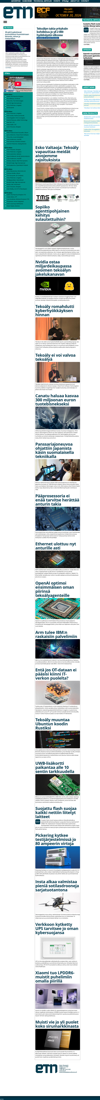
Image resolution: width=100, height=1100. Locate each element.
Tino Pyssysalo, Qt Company (15, 175)
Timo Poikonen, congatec (14, 105)
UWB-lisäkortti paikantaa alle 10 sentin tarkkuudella (54, 767)
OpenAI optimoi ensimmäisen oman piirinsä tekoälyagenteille (54, 589)
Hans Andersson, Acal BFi (14, 139)
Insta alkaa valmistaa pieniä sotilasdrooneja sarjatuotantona (57, 886)
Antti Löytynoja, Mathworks (15, 204)
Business (55, 38)
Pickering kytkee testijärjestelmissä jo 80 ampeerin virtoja (55, 839)
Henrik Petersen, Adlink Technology (17, 120)
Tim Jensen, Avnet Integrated (15, 201)
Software (48, 38)
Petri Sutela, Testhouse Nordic (15, 115)
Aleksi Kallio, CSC (11, 124)
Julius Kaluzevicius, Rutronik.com (16, 171)
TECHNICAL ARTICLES (43, 1)
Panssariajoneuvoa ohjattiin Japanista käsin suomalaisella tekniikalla (54, 450)
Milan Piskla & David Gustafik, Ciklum (17, 132)
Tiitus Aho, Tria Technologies (15, 101)
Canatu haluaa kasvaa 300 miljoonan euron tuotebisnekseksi (57, 400)
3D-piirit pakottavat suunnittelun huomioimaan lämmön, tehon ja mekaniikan (17, 35)
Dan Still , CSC (11, 122)
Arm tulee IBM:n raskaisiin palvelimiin (56, 634)
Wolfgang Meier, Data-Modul (15, 180)
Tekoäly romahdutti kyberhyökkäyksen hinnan (54, 310)
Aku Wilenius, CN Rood (13, 98)
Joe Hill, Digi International (14, 103)
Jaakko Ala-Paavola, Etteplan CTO (16, 195)
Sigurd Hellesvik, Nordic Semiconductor (18, 156)
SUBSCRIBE (27, 1)
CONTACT (85, 1)
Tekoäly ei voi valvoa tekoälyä (55, 357)
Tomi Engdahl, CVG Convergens (16, 118)
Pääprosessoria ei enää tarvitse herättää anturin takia (57, 500)
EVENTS (57, 1)
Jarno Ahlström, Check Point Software (18, 135)
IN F (6, 27)
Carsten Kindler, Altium (13, 173)
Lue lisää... (8, 67)
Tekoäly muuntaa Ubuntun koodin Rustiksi (52, 724)
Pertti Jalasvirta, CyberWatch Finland (17, 165)
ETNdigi (65, 1)
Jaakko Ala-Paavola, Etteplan (15, 96)
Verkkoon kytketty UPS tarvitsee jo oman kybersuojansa (56, 928)
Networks (40, 38)
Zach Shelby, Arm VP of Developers (17, 189)
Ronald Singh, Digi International (16, 163)
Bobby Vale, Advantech (13, 184)
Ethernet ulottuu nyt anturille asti (55, 546)
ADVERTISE (16, 1)
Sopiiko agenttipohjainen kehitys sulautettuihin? (52, 213)
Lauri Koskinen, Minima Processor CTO (18, 199)
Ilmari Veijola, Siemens (13, 206)
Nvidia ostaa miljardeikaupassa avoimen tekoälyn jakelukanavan (53, 268)
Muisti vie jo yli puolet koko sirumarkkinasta (57, 1024)
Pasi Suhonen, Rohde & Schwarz (16, 141)
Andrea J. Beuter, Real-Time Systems (17, 161)
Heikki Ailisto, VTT (12, 197)
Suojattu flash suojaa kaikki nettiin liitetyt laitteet (55, 812)
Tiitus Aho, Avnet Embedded (15, 137)
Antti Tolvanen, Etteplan (14, 127)
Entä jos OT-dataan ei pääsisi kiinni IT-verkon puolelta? (55, 674)
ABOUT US (75, 1)
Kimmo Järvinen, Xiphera (14, 154)
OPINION (87, 49)
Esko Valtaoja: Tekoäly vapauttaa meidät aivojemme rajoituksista (57, 153)
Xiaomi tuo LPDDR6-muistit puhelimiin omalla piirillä (54, 977)
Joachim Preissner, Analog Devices (16, 144)
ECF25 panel (10, 107)
